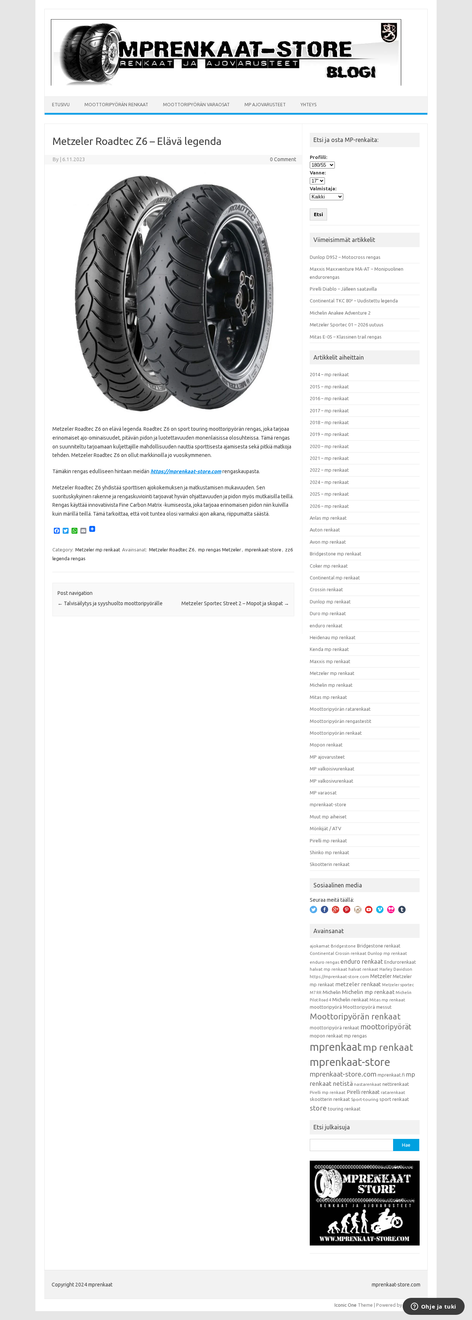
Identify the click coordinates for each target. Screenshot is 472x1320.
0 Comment (283, 159)
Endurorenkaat (400, 961)
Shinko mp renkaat (329, 852)
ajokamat (320, 945)
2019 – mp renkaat (329, 434)
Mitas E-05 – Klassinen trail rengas (346, 336)
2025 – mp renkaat (329, 493)
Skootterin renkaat (330, 864)
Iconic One (345, 1304)
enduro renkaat (326, 625)
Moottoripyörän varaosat (196, 104)
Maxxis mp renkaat (330, 661)
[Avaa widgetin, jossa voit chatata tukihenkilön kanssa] (433, 1307)
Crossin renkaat (326, 589)
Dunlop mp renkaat (330, 601)
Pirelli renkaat (363, 1092)
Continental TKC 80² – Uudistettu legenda (354, 300)
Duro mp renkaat (328, 613)
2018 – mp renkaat (329, 422)
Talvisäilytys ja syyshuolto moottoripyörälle (110, 603)
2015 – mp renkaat (329, 386)
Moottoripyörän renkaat (116, 104)
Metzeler (381, 976)
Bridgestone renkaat (378, 945)
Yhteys (308, 104)
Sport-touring (364, 1099)
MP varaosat (323, 792)
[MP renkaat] (226, 84)
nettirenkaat (395, 1084)
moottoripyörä (326, 1006)
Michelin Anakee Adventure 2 (340, 312)
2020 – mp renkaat (329, 446)
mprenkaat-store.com (343, 1074)
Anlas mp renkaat (328, 517)
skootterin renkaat (330, 1099)
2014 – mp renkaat (329, 374)
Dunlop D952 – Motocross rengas (345, 257)
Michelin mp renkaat (331, 684)
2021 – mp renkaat (329, 458)
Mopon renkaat (326, 744)
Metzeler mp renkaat (97, 549)
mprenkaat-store (263, 549)
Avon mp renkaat (328, 541)
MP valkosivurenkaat (331, 780)
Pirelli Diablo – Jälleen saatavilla (343, 288)
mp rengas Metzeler (219, 549)
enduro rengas (324, 962)
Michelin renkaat (350, 999)
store (318, 1108)
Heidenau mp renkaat (332, 637)
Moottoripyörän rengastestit (340, 721)
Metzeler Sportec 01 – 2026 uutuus (347, 324)
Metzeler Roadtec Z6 (171, 549)
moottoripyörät (385, 1027)
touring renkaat (344, 1108)
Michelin (332, 992)
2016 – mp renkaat (329, 398)
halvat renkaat (363, 969)
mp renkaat (388, 1047)
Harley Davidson (395, 969)
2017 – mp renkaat (329, 410)
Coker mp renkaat (329, 565)
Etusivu (61, 104)
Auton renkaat (325, 529)
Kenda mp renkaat (329, 649)
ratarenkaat (393, 1092)
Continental (322, 953)
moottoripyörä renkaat (334, 1027)
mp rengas (355, 1035)
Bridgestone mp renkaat (335, 553)
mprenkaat (336, 1047)
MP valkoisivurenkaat (332, 768)
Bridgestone (343, 945)
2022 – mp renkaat (329, 469)
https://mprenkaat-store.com (185, 471)
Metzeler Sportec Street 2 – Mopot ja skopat (235, 603)
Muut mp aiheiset (328, 816)
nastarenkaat (367, 1084)
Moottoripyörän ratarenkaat (340, 708)
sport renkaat (394, 1099)
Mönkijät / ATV (325, 828)
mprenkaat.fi (391, 1074)
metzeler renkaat (358, 984)
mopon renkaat (326, 1035)
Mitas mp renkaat (328, 697)
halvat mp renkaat (328, 969)
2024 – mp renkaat (329, 482)
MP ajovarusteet (265, 104)
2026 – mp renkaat (329, 506)
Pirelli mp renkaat (328, 840)
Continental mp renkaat (335, 577)
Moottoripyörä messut (367, 1006)
